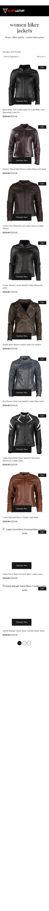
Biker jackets (18, 37)
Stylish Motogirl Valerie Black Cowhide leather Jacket (23, 631)
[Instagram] (24, 901)
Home (8, 37)
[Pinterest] (30, 901)
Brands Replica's (17, 816)
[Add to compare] (40, 106)
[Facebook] (18, 901)
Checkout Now (21, 101)
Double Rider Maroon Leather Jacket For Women (22, 345)
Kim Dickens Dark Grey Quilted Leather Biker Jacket (23, 401)
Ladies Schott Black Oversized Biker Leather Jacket (23, 574)
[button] (8, 106)
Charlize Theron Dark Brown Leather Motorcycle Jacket (24, 169)
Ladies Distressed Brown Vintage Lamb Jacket (20, 517)
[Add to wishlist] (34, 106)
